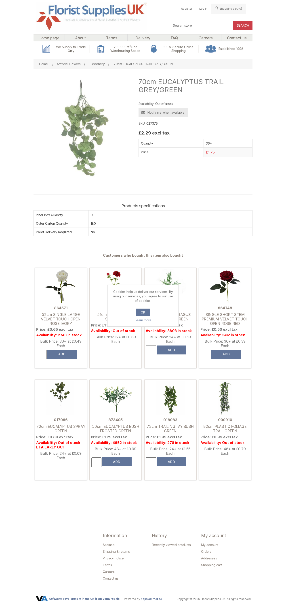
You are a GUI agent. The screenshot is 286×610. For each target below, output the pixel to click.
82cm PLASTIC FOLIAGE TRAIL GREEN (225, 428)
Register (186, 8)
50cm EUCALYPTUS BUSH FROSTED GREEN (115, 428)
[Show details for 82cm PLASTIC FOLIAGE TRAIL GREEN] (225, 398)
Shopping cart (211, 565)
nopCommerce (151, 599)
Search (243, 25)
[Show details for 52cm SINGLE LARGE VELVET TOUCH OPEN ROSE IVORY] (61, 286)
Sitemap (109, 545)
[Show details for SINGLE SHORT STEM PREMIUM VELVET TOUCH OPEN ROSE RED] (225, 286)
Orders (206, 551)
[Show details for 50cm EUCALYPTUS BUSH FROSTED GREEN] (115, 398)
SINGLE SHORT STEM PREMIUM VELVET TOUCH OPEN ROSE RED (225, 319)
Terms (107, 565)
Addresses (209, 558)
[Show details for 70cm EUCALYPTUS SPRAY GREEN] (61, 398)
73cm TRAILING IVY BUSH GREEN (170, 428)
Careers (109, 572)
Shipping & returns (116, 551)
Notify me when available (166, 112)
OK (143, 312)
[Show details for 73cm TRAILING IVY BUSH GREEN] (170, 398)
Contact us (110, 578)
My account (209, 545)
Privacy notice (113, 558)
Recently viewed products (171, 545)
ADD (61, 354)
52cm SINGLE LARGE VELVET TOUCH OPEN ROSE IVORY (61, 319)
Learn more (143, 320)
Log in (203, 8)
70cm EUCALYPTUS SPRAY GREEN (60, 428)
